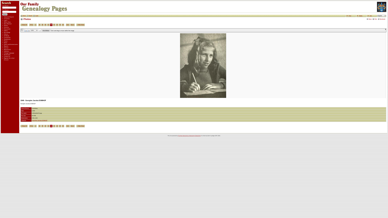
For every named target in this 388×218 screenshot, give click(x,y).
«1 (35, 25)
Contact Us (7, 56)
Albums (6, 34)
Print (375, 19)
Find (350, 15)
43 (54, 25)
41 (48, 25)
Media (360, 15)
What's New (7, 22)
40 (45, 25)
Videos (6, 30)
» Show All (24, 25)
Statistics (6, 51)
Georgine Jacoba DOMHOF (39, 120)
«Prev (31, 25)
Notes (5, 42)
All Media (6, 36)
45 (60, 25)
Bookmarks (7, 55)
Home (24, 15)
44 (57, 25)
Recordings (7, 32)
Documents (7, 29)
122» (67, 25)
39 (42, 25)
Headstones (7, 39)
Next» (72, 25)
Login (36, 15)
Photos (6, 25)
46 (63, 25)
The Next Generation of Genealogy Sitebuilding (189, 135)
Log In (5, 20)
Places (6, 41)
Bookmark (382, 19)
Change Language (9, 53)
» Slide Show (80, 25)
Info (371, 15)
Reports (6, 46)
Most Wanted (7, 24)
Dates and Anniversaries (11, 44)
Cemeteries (7, 37)
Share (370, 19)
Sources (6, 48)
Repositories (7, 49)
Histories (6, 27)
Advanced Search (9, 17)
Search (30, 15)
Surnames (7, 18)
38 (39, 25)
